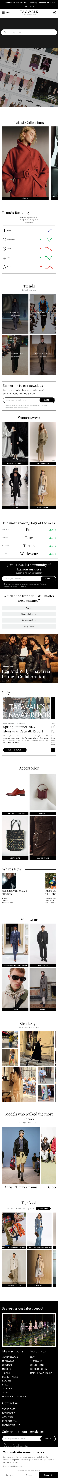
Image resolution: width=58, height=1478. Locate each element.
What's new (11, 868)
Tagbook (7, 1389)
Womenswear (29, 417)
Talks (5, 1393)
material (5, 530)
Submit (47, 400)
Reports (6, 1381)
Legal (33, 1357)
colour (5, 538)
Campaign (4, 898)
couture (7, 1365)
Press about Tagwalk (14, 1397)
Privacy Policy (23, 407)
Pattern (5, 546)
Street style (29, 1023)
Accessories (29, 767)
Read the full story (8, 681)
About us (7, 1417)
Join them (43, 1209)
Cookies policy (38, 1369)
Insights (9, 692)
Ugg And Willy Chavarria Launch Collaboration (26, 673)
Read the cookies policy (12, 1466)
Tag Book (29, 1202)
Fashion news (10, 1377)
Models (6, 1369)
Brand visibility (11, 1425)
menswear (8, 1361)
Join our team (10, 1421)
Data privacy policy (41, 1373)
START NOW (29, 6)
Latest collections (29, 122)
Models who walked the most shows (29, 1116)
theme (4, 554)
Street (5, 1385)
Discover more (28, 223)
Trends (29, 285)
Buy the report (15, 750)
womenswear (10, 1357)
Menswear (29, 919)
